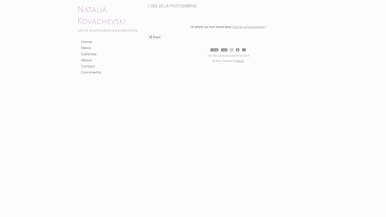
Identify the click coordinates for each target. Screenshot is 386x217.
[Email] (244, 50)
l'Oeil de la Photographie (248, 27)
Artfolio (240, 60)
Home (86, 42)
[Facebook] (237, 50)
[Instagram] (231, 50)
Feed (224, 50)
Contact (88, 66)
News (86, 48)
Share (156, 37)
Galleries (88, 54)
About (86, 60)
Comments (91, 72)
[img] (150, 37)
